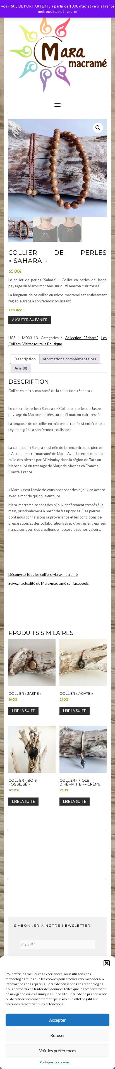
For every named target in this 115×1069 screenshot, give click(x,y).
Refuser (57, 1035)
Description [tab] (25, 359)
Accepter (57, 1019)
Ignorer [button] (71, 11)
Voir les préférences (57, 1050)
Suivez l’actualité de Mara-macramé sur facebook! (49, 583)
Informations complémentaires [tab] (69, 359)
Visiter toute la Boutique (42, 344)
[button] (106, 963)
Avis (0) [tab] (21, 368)
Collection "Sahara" (81, 338)
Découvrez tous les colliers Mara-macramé (43, 574)
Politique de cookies (55, 1062)
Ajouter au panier (29, 319)
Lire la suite (23, 710)
